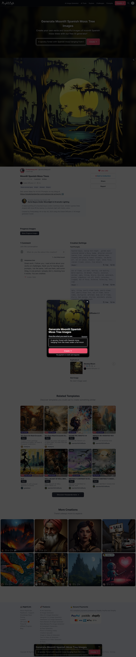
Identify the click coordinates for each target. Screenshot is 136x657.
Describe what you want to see (60, 336)
